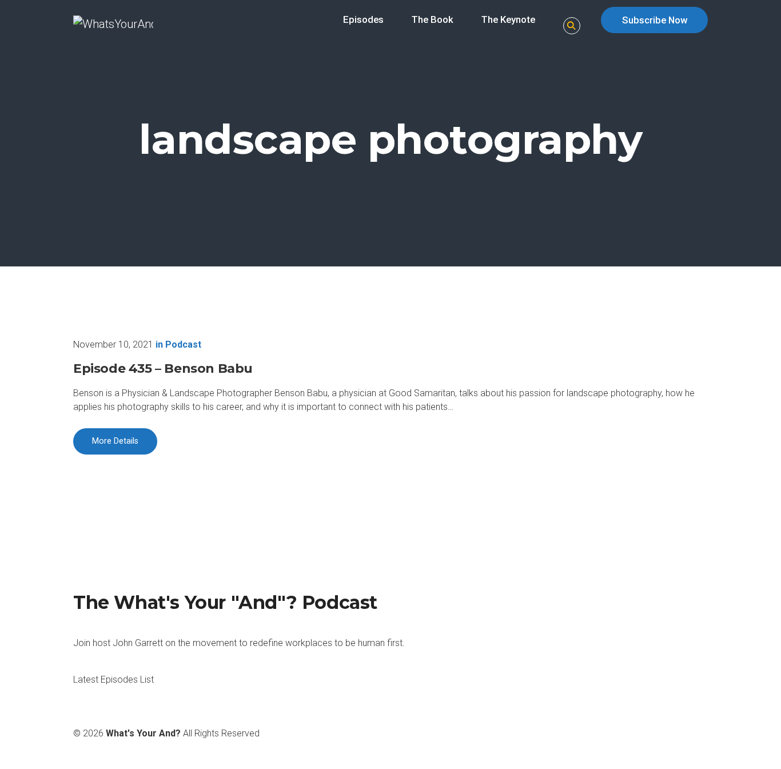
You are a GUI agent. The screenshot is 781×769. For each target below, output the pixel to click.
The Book (432, 19)
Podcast (183, 344)
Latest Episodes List (113, 679)
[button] (571, 26)
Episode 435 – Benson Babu (163, 368)
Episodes (363, 19)
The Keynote (508, 19)
